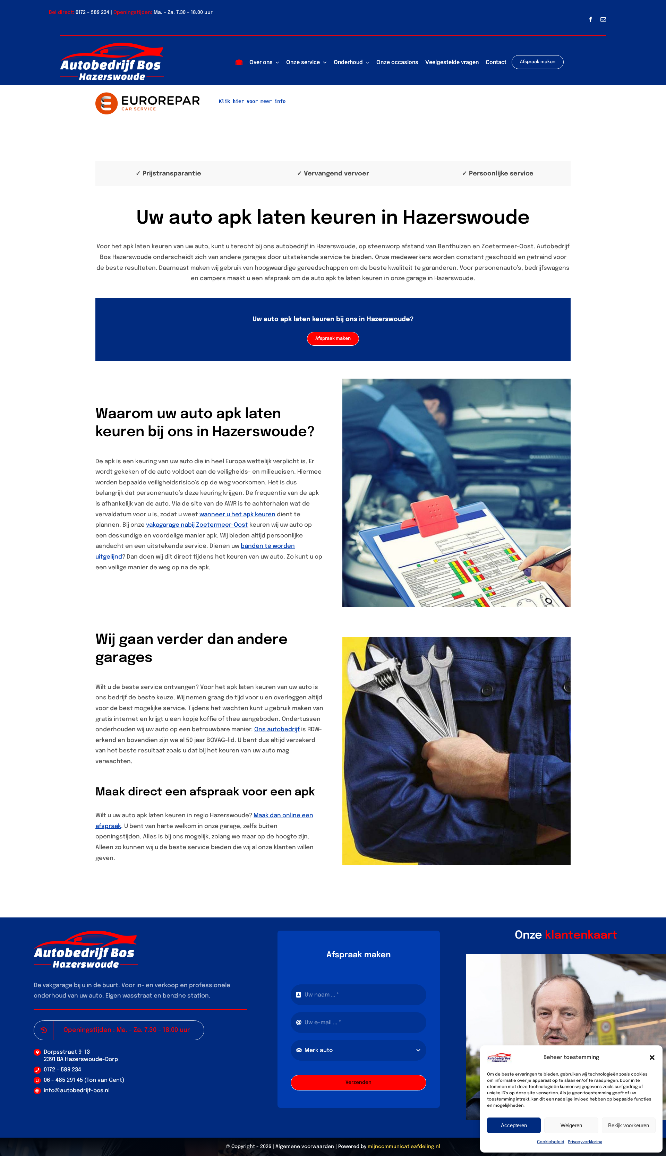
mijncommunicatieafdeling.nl (404, 1146)
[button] (652, 1057)
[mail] (603, 19)
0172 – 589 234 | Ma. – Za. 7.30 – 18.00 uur (144, 12)
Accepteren (514, 1125)
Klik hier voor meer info (252, 101)
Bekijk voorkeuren (628, 1125)
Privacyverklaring (585, 1142)
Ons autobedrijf (277, 730)
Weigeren (571, 1125)
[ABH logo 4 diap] (112, 46)
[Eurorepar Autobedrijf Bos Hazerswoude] (147, 95)
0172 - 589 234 (62, 1070)
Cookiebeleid (550, 1142)
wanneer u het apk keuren (237, 515)
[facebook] (591, 19)
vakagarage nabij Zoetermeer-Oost (197, 525)
